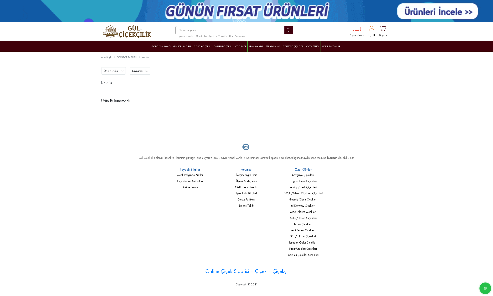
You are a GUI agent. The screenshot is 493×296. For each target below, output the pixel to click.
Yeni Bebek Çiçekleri (303, 230)
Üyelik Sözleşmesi (246, 181)
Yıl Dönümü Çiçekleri (303, 205)
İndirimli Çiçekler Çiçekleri (303, 255)
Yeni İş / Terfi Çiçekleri (303, 187)
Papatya (208, 36)
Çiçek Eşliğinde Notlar (190, 175)
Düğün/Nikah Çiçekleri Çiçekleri (303, 193)
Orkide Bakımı (189, 187)
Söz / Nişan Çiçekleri (303, 236)
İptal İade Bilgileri (246, 193)
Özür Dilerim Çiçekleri (303, 212)
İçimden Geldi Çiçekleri (303, 242)
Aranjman (240, 36)
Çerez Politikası (246, 199)
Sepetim (383, 35)
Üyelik (371, 35)
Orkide (199, 36)
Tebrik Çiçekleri (303, 224)
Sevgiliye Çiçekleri (303, 175)
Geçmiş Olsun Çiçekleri (303, 199)
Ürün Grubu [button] (111, 71)
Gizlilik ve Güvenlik (246, 187)
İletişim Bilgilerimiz (246, 175)
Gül (215, 36)
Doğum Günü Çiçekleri (303, 181)
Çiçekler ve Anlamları (190, 181)
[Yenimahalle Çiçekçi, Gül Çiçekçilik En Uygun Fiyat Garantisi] (130, 31)
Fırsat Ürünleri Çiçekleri (303, 248)
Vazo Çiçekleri (226, 36)
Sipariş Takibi (357, 35)
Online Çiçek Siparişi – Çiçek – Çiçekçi (246, 271)
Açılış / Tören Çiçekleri (303, 218)
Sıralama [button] (137, 71)
